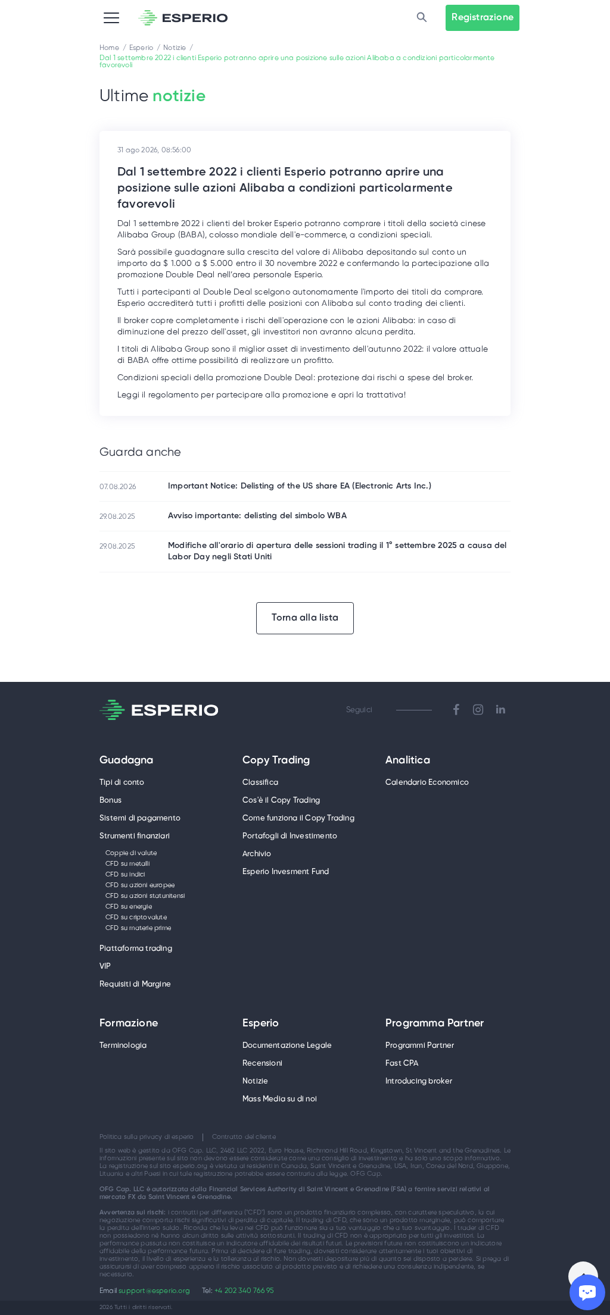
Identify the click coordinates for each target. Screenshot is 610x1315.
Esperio (260, 1024)
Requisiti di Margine (135, 984)
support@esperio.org (154, 1291)
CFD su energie (128, 906)
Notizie (255, 1081)
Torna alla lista (305, 618)
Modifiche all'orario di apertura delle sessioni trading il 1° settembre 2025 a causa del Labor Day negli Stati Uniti (337, 551)
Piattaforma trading (135, 949)
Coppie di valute (131, 853)
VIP (105, 966)
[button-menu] (111, 18)
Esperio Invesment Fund (285, 872)
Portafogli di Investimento (289, 836)
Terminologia (123, 1046)
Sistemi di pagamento (139, 818)
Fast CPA (402, 1063)
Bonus (110, 800)
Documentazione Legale (287, 1046)
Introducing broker (419, 1081)
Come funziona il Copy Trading (298, 818)
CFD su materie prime (138, 928)
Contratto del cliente (244, 1137)
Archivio (257, 854)
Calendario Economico (427, 783)
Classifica (260, 783)
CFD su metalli (127, 864)
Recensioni (262, 1063)
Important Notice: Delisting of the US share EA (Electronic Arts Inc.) (299, 486)
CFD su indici (125, 874)
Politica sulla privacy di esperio (146, 1137)
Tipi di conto (122, 783)
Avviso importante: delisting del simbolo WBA (257, 516)
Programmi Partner (419, 1046)
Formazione (128, 1024)
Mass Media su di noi (279, 1099)
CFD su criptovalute (136, 917)
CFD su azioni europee (140, 885)
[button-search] (422, 18)
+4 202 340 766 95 (243, 1291)
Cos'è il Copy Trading (281, 800)
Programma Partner (434, 1024)
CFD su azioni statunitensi (145, 896)
